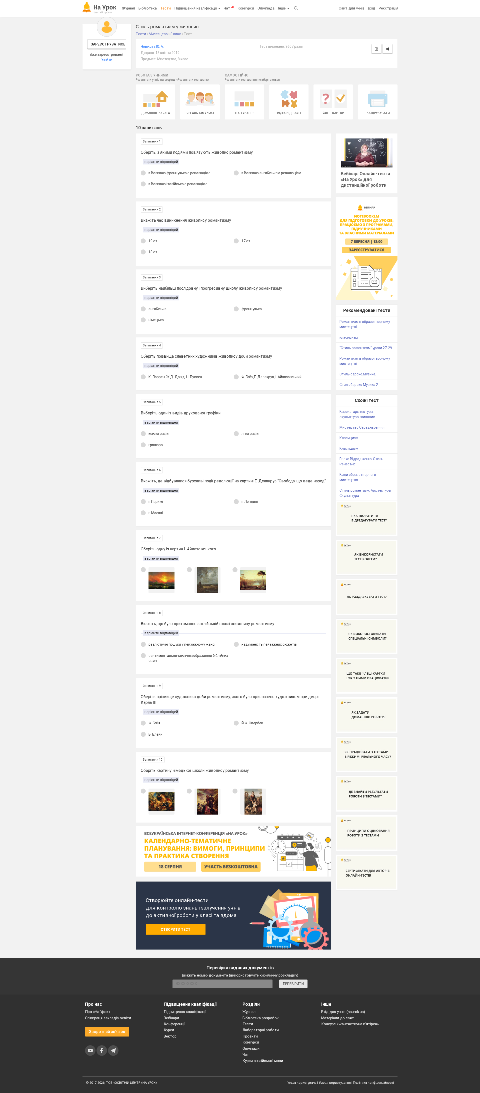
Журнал (128, 8)
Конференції (174, 1024)
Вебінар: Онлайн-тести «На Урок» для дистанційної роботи (365, 179)
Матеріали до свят (337, 1018)
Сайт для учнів (351, 8)
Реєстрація (388, 8)
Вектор (170, 1036)
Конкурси (246, 8)
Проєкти (250, 1036)
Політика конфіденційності (373, 1083)
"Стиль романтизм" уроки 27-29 (366, 348)
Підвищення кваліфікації (196, 8)
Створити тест (175, 930)
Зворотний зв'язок (107, 1031)
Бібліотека (147, 8)
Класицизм (349, 438)
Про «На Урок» (97, 1012)
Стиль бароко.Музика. (358, 374)
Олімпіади (251, 1048)
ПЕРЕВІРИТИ (293, 984)
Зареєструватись (108, 44)
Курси (169, 1030)
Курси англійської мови (262, 1061)
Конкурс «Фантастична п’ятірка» (350, 1024)
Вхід (371, 8)
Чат (229, 7)
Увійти (106, 59)
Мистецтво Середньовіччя (362, 427)
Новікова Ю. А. (152, 46)
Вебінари (171, 1018)
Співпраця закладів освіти (108, 1018)
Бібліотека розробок (260, 1018)
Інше (282, 8)
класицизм (349, 337)
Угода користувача (301, 1083)
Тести (165, 8)
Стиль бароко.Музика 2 (359, 385)
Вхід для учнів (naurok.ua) (343, 1012)
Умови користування (335, 1083)
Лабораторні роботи (260, 1030)
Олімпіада (266, 8)
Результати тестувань (193, 79)
